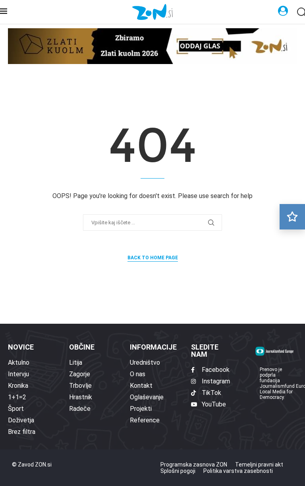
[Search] (301, 12)
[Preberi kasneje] (292, 216)
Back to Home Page (152, 257)
